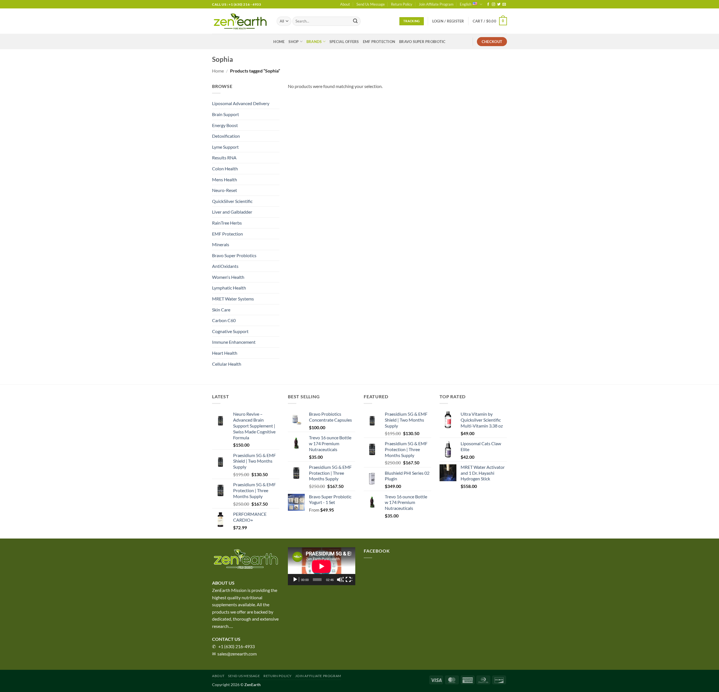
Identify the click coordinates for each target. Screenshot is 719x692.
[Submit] (355, 21)
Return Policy (401, 4)
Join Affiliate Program (436, 4)
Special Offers (344, 41)
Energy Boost (225, 125)
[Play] (295, 579)
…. (231, 626)
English (465, 4)
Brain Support (225, 114)
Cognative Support (230, 331)
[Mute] (340, 579)
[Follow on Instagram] (493, 4)
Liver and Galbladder (232, 211)
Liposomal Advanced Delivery (240, 103)
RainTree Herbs (227, 222)
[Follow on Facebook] (488, 4)
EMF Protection (379, 41)
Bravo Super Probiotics (234, 255)
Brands (314, 41)
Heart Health (224, 353)
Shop (293, 41)
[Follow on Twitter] (498, 4)
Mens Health (224, 179)
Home (218, 70)
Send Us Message (370, 4)
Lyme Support (225, 147)
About (345, 4)
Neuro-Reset (224, 190)
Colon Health (225, 168)
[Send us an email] (504, 4)
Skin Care (221, 309)
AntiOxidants (225, 266)
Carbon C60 (224, 320)
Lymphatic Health (229, 287)
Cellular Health (226, 364)
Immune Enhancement (234, 342)
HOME (279, 41)
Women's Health (228, 277)
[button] (448, 21)
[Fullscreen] (348, 579)
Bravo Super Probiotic (422, 41)
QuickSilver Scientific (232, 201)
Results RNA (224, 157)
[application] (321, 566)
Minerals (220, 244)
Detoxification (226, 136)
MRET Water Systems (233, 298)
